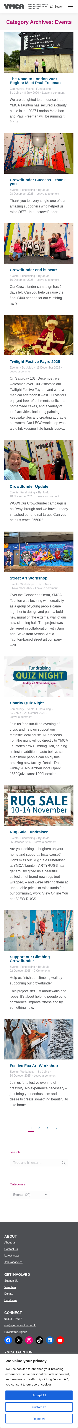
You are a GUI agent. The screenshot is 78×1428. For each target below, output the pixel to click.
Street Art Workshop (28, 578)
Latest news (12, 1255)
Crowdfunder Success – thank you (38, 182)
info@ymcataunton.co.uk (20, 1325)
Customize (39, 1407)
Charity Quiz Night (27, 703)
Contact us (11, 1249)
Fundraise (10, 1300)
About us (10, 1242)
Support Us (11, 1280)
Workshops (27, 584)
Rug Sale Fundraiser (29, 832)
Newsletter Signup (15, 1331)
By (15, 92)
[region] (39, 1391)
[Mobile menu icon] (71, 6)
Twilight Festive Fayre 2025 (35, 361)
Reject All (39, 1418)
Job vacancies (13, 1262)
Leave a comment (53, 92)
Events (30, 88)
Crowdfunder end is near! (33, 270)
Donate (8, 1293)
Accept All (39, 1395)
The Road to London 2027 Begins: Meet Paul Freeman (35, 81)
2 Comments (42, 970)
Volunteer (10, 1287)
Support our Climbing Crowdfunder (30, 959)
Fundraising (43, 88)
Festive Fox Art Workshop (34, 1066)
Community (17, 88)
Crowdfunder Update (29, 486)
